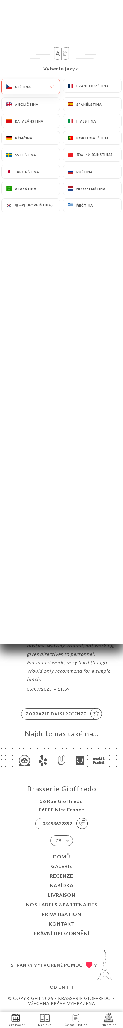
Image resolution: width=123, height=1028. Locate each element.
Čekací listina (76, 1025)
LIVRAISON (62, 895)
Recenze (61, 875)
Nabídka (61, 885)
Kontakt (62, 923)
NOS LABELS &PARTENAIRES (61, 904)
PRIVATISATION (61, 914)
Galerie (61, 866)
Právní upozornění (61, 933)
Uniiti (66, 987)
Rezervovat (16, 1025)
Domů (61, 856)
